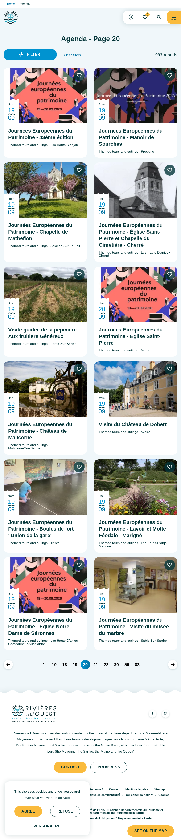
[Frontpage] (11, 17)
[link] (130, 17)
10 (54, 664)
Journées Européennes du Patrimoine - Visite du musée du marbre (134, 626)
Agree (28, 811)
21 (95, 664)
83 (137, 664)
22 (106, 664)
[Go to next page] (172, 664)
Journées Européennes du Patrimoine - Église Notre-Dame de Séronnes (40, 626)
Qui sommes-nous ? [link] (139, 795)
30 (116, 664)
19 (75, 664)
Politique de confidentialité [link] (102, 795)
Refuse (65, 811)
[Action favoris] (79, 75)
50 (126, 664)
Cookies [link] (163, 795)
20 (85, 664)
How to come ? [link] (93, 789)
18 (64, 664)
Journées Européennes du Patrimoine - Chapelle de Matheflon (40, 231)
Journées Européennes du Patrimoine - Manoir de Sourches (131, 137)
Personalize (47, 826)
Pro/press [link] (109, 767)
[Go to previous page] (8, 664)
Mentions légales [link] (136, 789)
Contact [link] (70, 767)
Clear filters (72, 55)
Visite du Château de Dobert (133, 424)
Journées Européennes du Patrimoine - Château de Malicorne (40, 430)
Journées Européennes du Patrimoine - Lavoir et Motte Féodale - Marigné (132, 528)
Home (11, 3)
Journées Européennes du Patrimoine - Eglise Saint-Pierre (131, 336)
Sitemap (159, 789)
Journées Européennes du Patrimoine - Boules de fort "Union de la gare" (41, 528)
